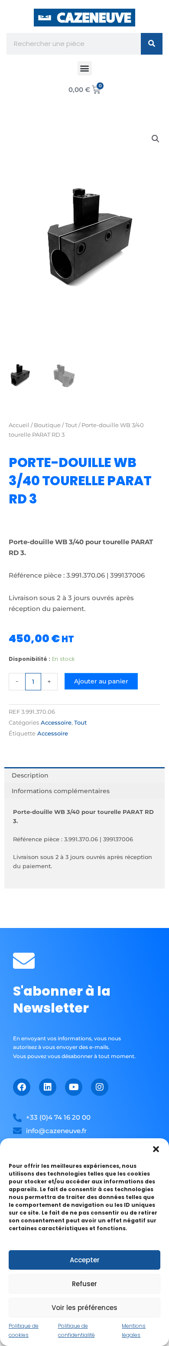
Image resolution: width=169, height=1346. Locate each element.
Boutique (47, 424)
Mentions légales (134, 1330)
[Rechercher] (151, 44)
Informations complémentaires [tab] (61, 791)
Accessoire (56, 722)
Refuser (84, 1283)
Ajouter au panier (101, 681)
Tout (71, 424)
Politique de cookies (24, 1330)
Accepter (85, 1259)
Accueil (19, 424)
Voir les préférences (84, 1307)
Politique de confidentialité (76, 1330)
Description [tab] (30, 775)
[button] (156, 1149)
